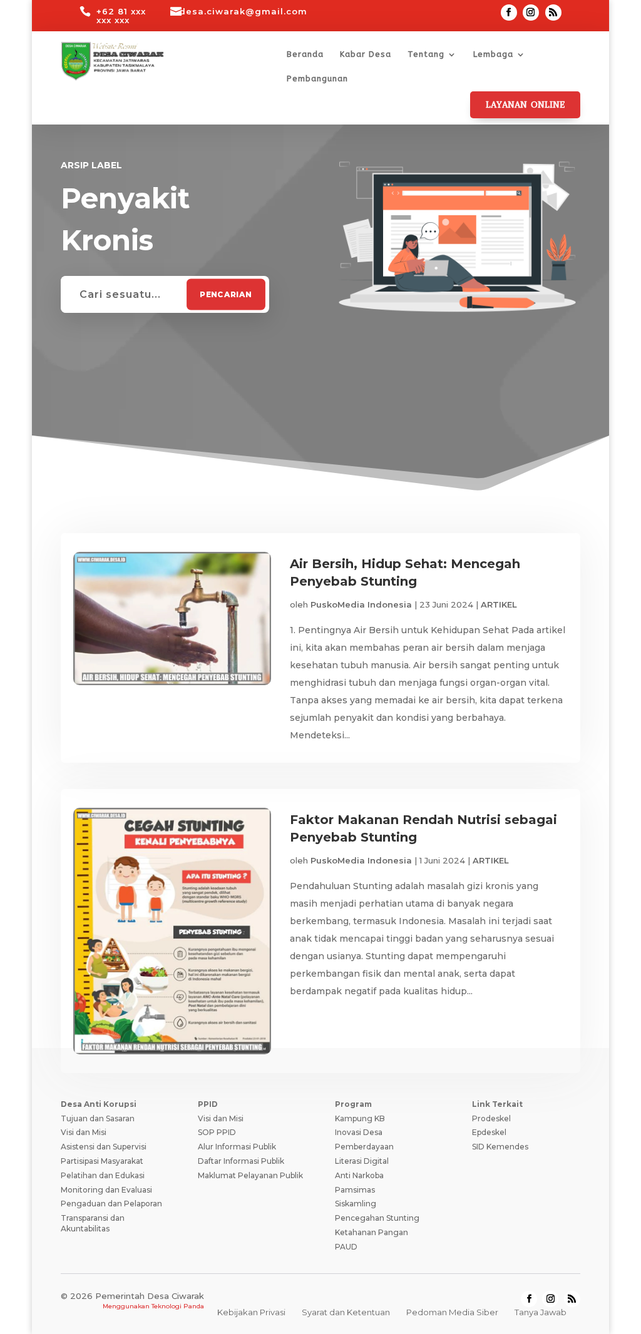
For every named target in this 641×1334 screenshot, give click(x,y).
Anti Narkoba (359, 1175)
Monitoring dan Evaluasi (106, 1189)
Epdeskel (489, 1132)
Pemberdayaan (364, 1146)
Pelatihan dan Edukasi (103, 1175)
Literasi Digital (362, 1161)
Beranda (305, 54)
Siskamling (355, 1203)
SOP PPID (217, 1132)
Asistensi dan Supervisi (103, 1146)
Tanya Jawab (541, 1312)
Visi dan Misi (83, 1132)
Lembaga (493, 54)
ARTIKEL (499, 604)
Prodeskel (491, 1118)
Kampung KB (360, 1118)
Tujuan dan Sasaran (98, 1118)
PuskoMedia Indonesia (361, 604)
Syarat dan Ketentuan (346, 1312)
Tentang (426, 54)
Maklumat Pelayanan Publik (250, 1175)
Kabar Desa (365, 54)
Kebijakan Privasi (251, 1312)
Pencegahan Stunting (377, 1218)
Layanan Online (525, 105)
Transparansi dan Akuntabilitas (93, 1223)
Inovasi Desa (358, 1132)
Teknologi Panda (177, 1306)
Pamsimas (355, 1189)
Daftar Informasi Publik (241, 1161)
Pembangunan (317, 78)
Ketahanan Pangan (371, 1232)
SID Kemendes (500, 1146)
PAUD (346, 1246)
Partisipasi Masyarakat (102, 1161)
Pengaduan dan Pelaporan (111, 1203)
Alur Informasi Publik (237, 1146)
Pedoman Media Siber (452, 1312)
